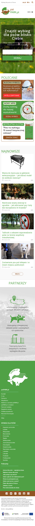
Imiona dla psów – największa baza (13, 470)
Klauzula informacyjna (7, 413)
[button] (29, 12)
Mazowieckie (6, 434)
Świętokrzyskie (7, 447)
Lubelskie (5, 451)
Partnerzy (4, 398)
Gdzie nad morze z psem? (11, 481)
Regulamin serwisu (6, 409)
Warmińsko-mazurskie (9, 449)
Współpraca (4, 400)
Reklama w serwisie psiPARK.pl (9, 402)
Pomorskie (6, 436)
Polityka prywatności (7, 411)
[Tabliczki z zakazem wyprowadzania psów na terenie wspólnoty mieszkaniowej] (17, 221)
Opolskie (5, 460)
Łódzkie (5, 429)
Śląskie (5, 438)
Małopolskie (6, 431)
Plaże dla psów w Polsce (10, 483)
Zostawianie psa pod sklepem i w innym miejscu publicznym (16, 263)
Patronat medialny (6, 407)
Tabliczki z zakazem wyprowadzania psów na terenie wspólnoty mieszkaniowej (17, 235)
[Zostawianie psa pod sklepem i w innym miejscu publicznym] (17, 251)
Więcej (17, 274)
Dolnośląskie (6, 445)
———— (3, 416)
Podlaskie (5, 456)
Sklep (24, 2)
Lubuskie (5, 453)
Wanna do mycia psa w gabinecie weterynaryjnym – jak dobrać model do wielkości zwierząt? (17, 175)
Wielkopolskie (7, 440)
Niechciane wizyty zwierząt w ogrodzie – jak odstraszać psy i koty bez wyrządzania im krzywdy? (17, 205)
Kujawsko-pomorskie (9, 427)
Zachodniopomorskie (9, 442)
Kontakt (3, 394)
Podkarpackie (6, 458)
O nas (3, 396)
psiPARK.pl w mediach (7, 405)
